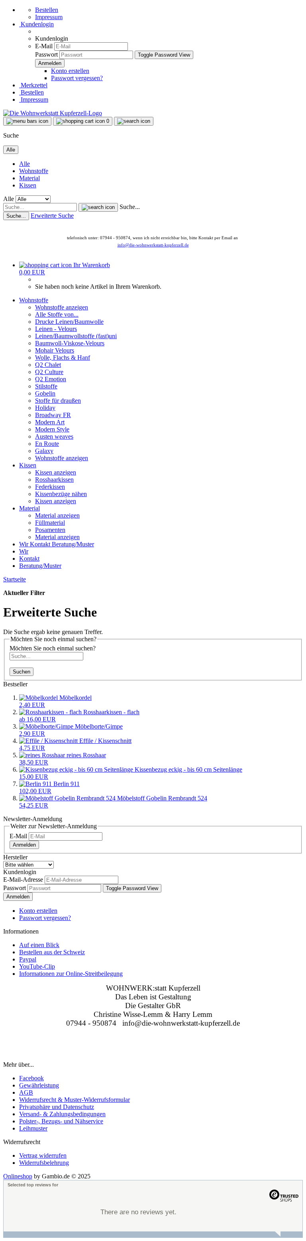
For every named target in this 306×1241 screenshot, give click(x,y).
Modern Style (52, 429)
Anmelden (24, 845)
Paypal (27, 959)
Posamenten (50, 529)
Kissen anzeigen (55, 472)
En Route (47, 443)
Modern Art (50, 422)
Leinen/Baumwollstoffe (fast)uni (76, 336)
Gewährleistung (39, 1085)
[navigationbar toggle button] (27, 121)
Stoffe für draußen (58, 400)
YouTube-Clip (37, 966)
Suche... (130, 206)
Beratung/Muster (73, 544)
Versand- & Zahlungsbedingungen (62, 1114)
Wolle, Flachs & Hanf (62, 357)
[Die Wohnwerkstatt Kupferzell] (52, 113)
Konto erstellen (70, 70)
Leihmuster (33, 1128)
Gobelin (45, 393)
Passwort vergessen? (77, 78)
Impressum (49, 17)
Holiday (45, 407)
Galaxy (44, 450)
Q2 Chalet (48, 364)
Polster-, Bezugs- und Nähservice (61, 1121)
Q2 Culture (49, 371)
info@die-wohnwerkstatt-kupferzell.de (153, 244)
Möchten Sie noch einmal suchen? (53, 648)
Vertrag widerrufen (43, 1155)
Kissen (27, 185)
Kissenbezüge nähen (61, 493)
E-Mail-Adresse (23, 879)
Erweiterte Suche (52, 215)
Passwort (46, 54)
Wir (24, 544)
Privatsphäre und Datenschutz (56, 1106)
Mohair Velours (54, 350)
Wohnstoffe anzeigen (61, 307)
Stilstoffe (46, 386)
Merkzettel (33, 85)
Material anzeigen (57, 515)
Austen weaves (54, 436)
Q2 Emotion (50, 379)
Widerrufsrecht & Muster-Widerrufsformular (74, 1099)
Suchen (21, 672)
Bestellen (46, 9)
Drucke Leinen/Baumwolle (69, 321)
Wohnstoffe (33, 170)
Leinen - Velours (56, 328)
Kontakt (41, 544)
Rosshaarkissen (54, 479)
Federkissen (50, 486)
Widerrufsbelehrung (44, 1162)
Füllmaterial (50, 522)
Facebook (31, 1078)
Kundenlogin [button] (36, 24)
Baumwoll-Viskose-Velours (69, 343)
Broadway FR (53, 415)
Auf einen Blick (39, 945)
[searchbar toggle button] (133, 121)
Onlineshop (17, 1176)
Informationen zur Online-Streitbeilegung (71, 973)
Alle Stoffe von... (56, 314)
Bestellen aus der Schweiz (52, 952)
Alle (24, 163)
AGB (26, 1092)
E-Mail (44, 46)
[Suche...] (98, 207)
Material (29, 178)
